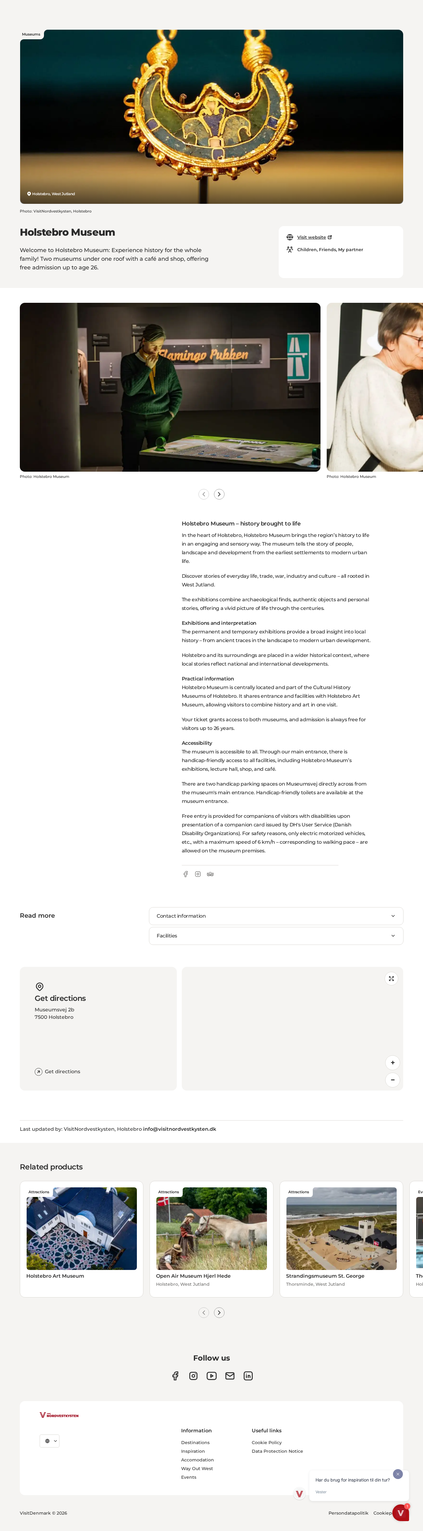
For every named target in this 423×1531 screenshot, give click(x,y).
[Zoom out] (392, 1080)
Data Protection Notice (277, 1451)
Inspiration (193, 1451)
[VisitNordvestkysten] (59, 1415)
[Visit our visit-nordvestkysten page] (248, 1375)
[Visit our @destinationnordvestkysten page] (211, 1375)
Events (188, 1477)
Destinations (195, 1442)
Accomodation (197, 1460)
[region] (292, 1029)
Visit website (311, 237)
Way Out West (197, 1468)
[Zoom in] (392, 1062)
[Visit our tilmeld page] (230, 1375)
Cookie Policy (267, 1442)
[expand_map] (391, 978)
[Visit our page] (175, 1375)
